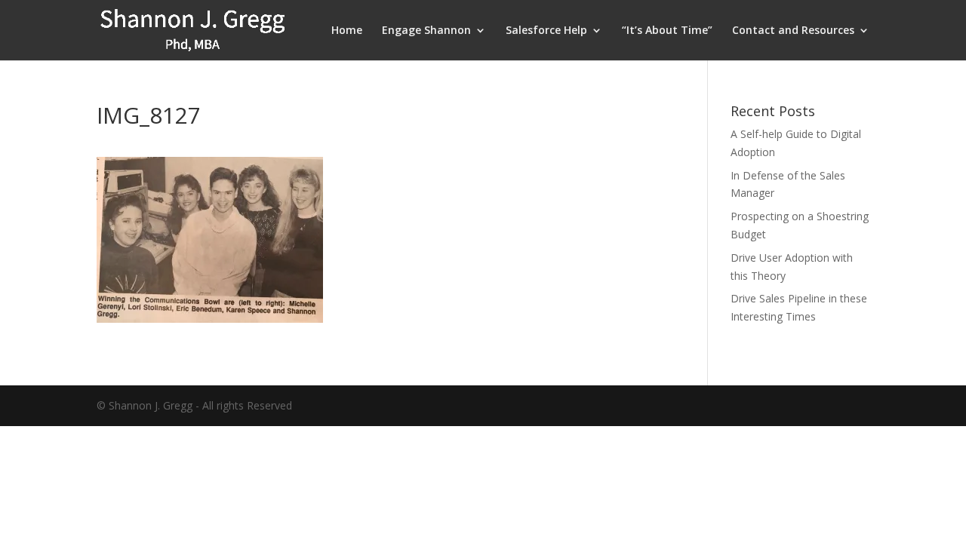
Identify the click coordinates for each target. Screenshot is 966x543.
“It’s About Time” (667, 31)
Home (346, 31)
